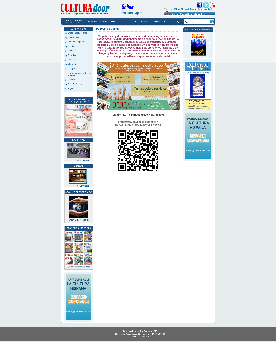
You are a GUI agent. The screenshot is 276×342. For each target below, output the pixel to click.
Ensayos (71, 69)
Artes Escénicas (75, 84)
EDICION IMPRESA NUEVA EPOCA (74, 21)
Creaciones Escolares (77, 33)
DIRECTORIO (117, 22)
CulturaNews (73, 37)
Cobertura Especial (76, 42)
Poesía (71, 46)
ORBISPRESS (204, 29)
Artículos (71, 80)
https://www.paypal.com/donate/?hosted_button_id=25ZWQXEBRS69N (138, 123)
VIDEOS (143, 22)
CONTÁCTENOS (158, 22)
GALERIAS (131, 22)
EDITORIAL (190, 29)
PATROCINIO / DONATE (97, 22)
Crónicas (72, 60)
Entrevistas (72, 55)
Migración (72, 64)
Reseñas (72, 51)
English (71, 89)
